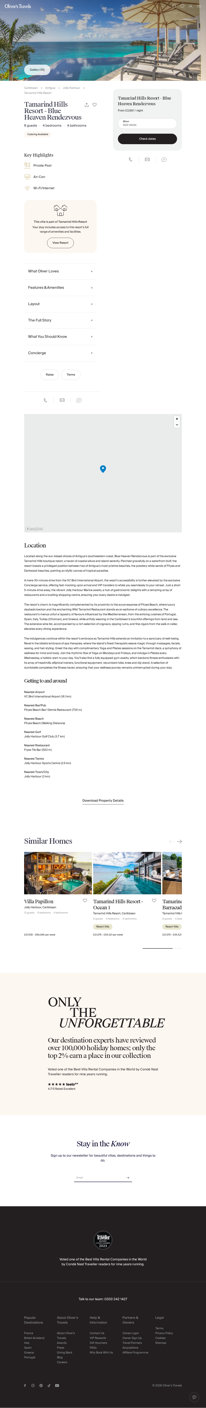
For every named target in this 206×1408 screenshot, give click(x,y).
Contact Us (97, 1333)
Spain (28, 1347)
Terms (71, 374)
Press (60, 1347)
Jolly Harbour (71, 88)
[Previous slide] (172, 841)
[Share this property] (87, 105)
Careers (62, 1362)
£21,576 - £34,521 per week (108, 935)
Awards (62, 1343)
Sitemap (160, 1343)
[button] (194, 1397)
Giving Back (64, 1352)
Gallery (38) (37, 69)
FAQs (93, 1347)
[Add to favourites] (95, 105)
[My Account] (190, 6)
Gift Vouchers (98, 1343)
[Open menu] (199, 6)
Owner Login (131, 1333)
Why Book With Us (101, 1352)
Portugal (29, 1357)
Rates (50, 374)
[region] (103, 473)
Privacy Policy (164, 1333)
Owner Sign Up (132, 1338)
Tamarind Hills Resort (38, 93)
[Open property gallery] (103, 40)
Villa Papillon (38, 902)
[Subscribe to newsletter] (128, 1176)
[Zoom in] (177, 419)
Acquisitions (130, 1347)
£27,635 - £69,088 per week (39, 935)
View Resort (60, 242)
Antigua (50, 88)
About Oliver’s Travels (66, 1336)
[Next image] (85, 873)
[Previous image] (31, 873)
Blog (60, 1357)
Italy (27, 1343)
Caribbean (31, 88)
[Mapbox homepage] (34, 529)
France (28, 1333)
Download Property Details (103, 800)
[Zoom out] (177, 425)
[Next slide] (178, 841)
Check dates (147, 138)
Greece (29, 1352)
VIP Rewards (98, 1338)
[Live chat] (79, 400)
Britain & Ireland (34, 1338)
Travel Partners (132, 1343)
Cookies (160, 1338)
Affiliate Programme (135, 1352)
